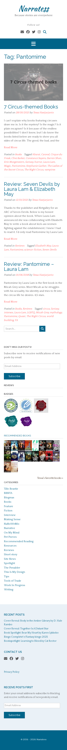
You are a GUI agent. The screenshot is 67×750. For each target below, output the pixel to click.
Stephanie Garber (36, 165)
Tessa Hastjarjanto (43, 112)
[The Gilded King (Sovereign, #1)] (14, 461)
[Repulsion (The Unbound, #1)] (21, 450)
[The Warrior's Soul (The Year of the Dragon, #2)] (42, 450)
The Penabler (12, 567)
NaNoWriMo (11, 523)
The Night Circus (33, 169)
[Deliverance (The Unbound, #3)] (28, 461)
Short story (10, 554)
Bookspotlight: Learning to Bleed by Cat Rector (30, 641)
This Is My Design (14, 572)
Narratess (33, 8)
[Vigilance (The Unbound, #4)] (49, 449)
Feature (8, 506)
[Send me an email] (22, 32)
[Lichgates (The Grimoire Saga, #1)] (7, 460)
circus (46, 308)
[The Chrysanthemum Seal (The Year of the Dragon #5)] (7, 450)
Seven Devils (49, 249)
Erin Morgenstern (14, 162)
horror (38, 162)
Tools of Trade (12, 580)
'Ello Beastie (11, 488)
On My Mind (11, 532)
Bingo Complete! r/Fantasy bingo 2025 (26, 636)
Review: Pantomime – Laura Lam (29, 266)
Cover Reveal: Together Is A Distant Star (26, 628)
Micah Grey (42, 312)
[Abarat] (56, 460)
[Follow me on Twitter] (33, 32)
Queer (21, 316)
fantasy (29, 162)
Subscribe (14, 376)
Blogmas (9, 497)
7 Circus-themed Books (31, 107)
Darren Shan (54, 158)
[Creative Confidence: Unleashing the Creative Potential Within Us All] (35, 450)
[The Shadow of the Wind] (14, 472)
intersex (8, 312)
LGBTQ (31, 312)
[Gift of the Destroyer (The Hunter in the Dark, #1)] (7, 471)
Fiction (8, 510)
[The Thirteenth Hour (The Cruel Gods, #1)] (21, 461)
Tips (6, 576)
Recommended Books (17, 435)
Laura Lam (49, 162)
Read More (10, 147)
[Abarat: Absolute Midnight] (28, 449)
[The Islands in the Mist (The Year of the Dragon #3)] (42, 461)
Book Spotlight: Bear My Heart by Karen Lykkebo (31, 632)
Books (18, 154)
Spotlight (9, 563)
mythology (56, 312)
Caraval (45, 154)
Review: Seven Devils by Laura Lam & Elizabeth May (32, 189)
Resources (10, 545)
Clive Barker (18, 158)
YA (16, 320)
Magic (7, 165)
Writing (8, 589)
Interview (10, 515)
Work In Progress (14, 585)
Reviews (19, 245)
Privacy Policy (11, 672)
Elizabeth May (43, 245)
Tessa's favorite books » (50, 478)
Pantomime (18, 165)
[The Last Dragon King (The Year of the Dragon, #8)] (35, 461)
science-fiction (32, 249)
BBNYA (8, 493)
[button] (33, 43)
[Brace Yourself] (56, 450)
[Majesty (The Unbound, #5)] (14, 450)
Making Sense (12, 519)
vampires (49, 169)
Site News (10, 558)
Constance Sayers (36, 158)
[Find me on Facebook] (28, 32)
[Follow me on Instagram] (39, 32)
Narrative (9, 528)
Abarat (36, 154)
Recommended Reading (18, 541)
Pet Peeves (10, 536)
